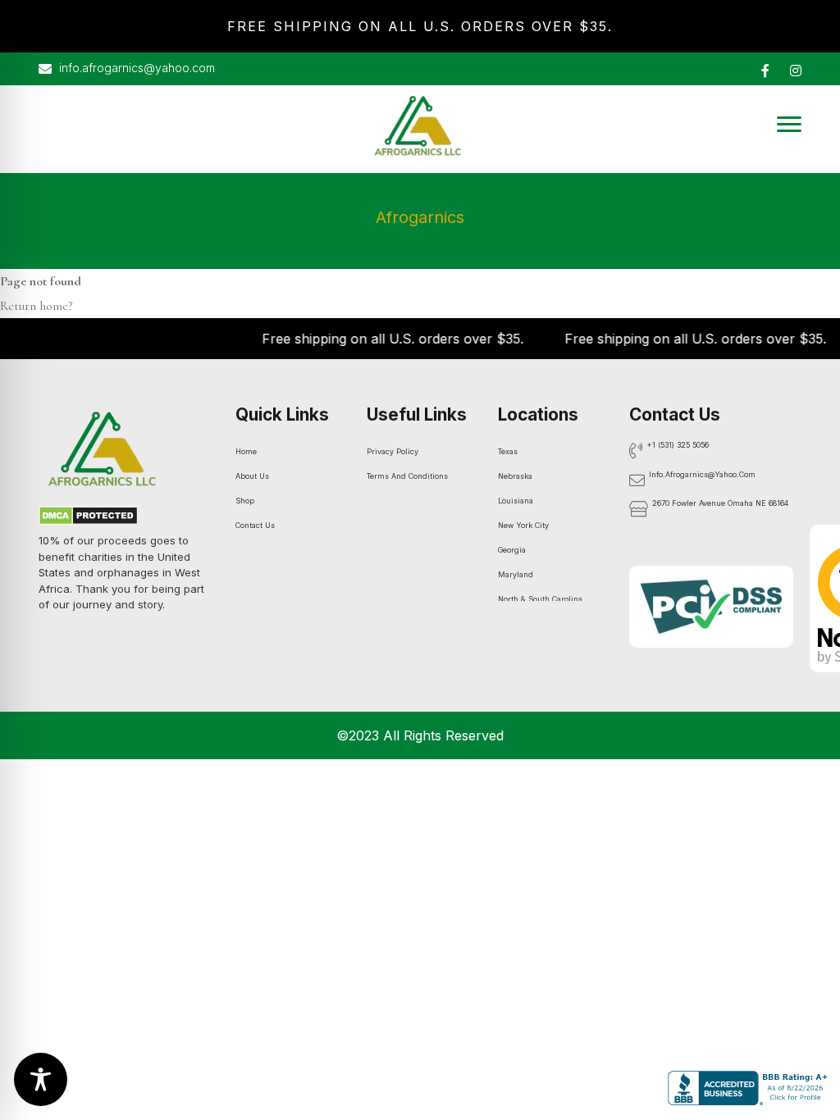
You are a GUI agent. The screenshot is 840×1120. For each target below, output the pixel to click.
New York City (523, 525)
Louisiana (515, 500)
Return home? (36, 306)
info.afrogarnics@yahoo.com (135, 68)
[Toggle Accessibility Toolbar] (40, 1079)
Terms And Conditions (407, 475)
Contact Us (255, 525)
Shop (244, 500)
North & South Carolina (540, 598)
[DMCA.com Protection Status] (88, 518)
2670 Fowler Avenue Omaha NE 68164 (720, 503)
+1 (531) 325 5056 (678, 444)
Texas (508, 451)
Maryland (515, 574)
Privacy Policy (392, 451)
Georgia (512, 549)
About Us (252, 475)
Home (246, 451)
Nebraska (515, 475)
